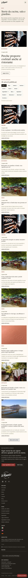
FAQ (6, 575)
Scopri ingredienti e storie (8, 464)
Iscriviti (3, 549)
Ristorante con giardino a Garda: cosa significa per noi (11, 166)
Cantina (3, 496)
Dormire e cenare (5, 513)
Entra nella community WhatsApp (11, 555)
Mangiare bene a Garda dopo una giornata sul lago (14, 203)
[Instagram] (2, 481)
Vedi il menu (20, 464)
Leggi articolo (6, 73)
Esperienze (3, 515)
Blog (2, 498)
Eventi (2, 494)
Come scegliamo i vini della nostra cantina (13, 130)
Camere (3, 490)
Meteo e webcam (5, 522)
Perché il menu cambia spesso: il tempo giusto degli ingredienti (12, 351)
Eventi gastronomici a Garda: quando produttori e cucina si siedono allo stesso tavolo (12, 426)
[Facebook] (6, 481)
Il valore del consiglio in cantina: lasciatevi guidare (13, 240)
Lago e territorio (5, 517)
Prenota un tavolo (22, 575)
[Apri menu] (25, 2)
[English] (2, 531)
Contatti (3, 503)
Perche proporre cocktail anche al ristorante (11, 59)
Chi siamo (3, 487)
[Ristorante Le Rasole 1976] (4, 2)
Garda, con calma (5, 508)
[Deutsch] (2, 533)
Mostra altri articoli (14, 440)
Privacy (2, 575)
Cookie (9, 575)
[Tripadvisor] (9, 481)
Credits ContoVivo (15, 575)
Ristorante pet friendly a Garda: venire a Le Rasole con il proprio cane (13, 388)
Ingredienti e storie (5, 519)
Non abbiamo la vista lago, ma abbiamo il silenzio (12, 314)
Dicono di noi (4, 501)
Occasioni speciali (5, 511)
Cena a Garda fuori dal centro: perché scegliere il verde (11, 277)
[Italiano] (2, 528)
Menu (2, 492)
